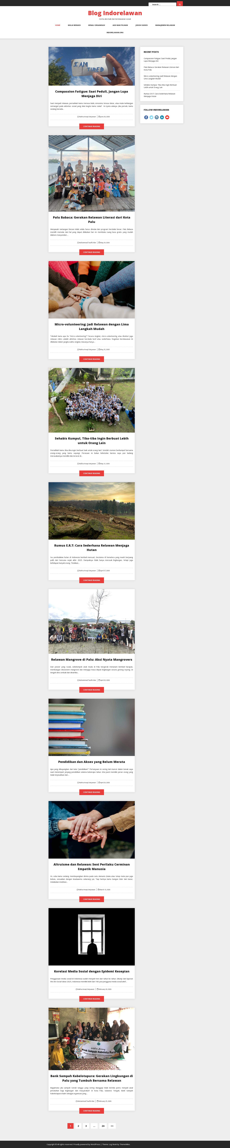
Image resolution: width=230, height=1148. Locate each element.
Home (57, 25)
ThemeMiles (125, 1144)
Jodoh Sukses (141, 25)
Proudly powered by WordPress (87, 1144)
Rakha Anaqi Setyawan (87, 117)
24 (103, 1126)
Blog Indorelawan (115, 13)
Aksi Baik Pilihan (120, 25)
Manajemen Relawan (165, 25)
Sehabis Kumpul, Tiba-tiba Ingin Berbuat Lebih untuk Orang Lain (160, 86)
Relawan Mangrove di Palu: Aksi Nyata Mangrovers (91, 659)
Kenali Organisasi (96, 25)
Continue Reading (91, 126)
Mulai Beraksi (74, 25)
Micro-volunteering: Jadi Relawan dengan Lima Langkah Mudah (160, 77)
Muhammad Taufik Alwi (87, 242)
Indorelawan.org (115, 32)
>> (112, 1126)
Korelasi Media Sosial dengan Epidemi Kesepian (91, 971)
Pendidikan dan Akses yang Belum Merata (91, 762)
